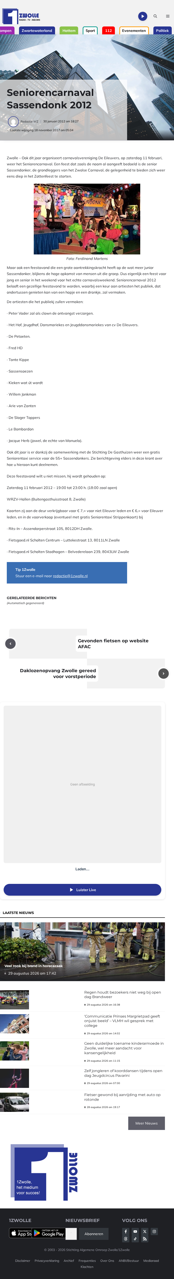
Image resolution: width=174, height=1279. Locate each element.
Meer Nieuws (146, 1123)
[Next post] (163, 673)
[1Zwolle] (21, 16)
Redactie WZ (29, 121)
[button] (155, 16)
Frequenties (87, 1261)
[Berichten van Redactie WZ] (14, 121)
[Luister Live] (142, 16)
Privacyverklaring (47, 1261)
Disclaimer (22, 1261)
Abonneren (94, 1234)
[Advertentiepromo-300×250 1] (45, 1199)
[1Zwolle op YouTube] (135, 1238)
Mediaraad (151, 1261)
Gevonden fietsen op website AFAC (113, 643)
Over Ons (107, 1261)
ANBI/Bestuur (129, 1261)
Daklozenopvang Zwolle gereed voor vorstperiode (58, 673)
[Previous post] (10, 643)
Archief (69, 1261)
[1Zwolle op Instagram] (154, 1231)
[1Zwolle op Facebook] (125, 1231)
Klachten (87, 1267)
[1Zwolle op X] (144, 1231)
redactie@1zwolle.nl (70, 576)
